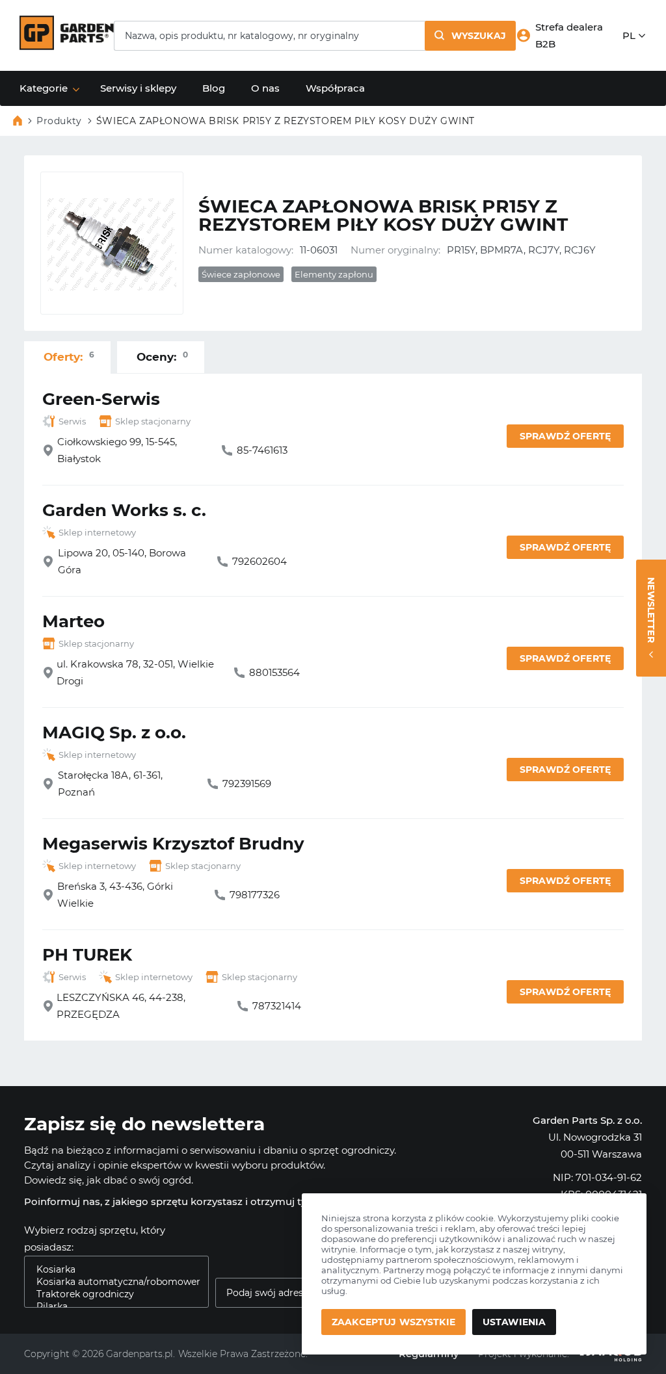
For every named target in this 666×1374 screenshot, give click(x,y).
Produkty (59, 121)
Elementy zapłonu (334, 274)
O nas (265, 88)
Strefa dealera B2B (569, 35)
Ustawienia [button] (514, 1322)
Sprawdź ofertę (565, 436)
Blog (213, 88)
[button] (470, 36)
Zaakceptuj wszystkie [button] (393, 1322)
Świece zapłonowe (241, 274)
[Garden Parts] (67, 46)
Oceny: (162, 356)
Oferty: (69, 356)
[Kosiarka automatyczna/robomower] (111, 1282)
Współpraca (335, 88)
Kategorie (44, 88)
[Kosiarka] (111, 1270)
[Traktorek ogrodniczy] (111, 1294)
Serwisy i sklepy (138, 88)
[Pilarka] (111, 1307)
